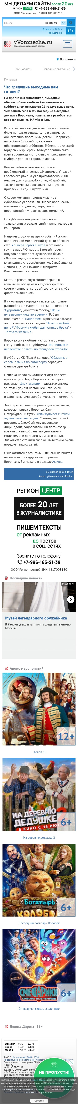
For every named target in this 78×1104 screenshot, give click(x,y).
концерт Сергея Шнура (28, 245)
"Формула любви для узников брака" (42, 327)
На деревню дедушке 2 (47, 827)
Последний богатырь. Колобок (45, 913)
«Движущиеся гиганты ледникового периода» (37, 416)
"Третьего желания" (18, 332)
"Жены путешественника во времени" (32, 312)
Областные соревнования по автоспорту (35, 359)
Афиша (57, 461)
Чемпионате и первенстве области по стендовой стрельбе (36, 347)
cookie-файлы (38, 1079)
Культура (10, 79)
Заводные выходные (56, 69)
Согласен (39, 1100)
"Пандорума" (33, 319)
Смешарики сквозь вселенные (45, 998)
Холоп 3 (54, 741)
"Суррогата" (12, 310)
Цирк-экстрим (30, 383)
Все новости (23, 69)
